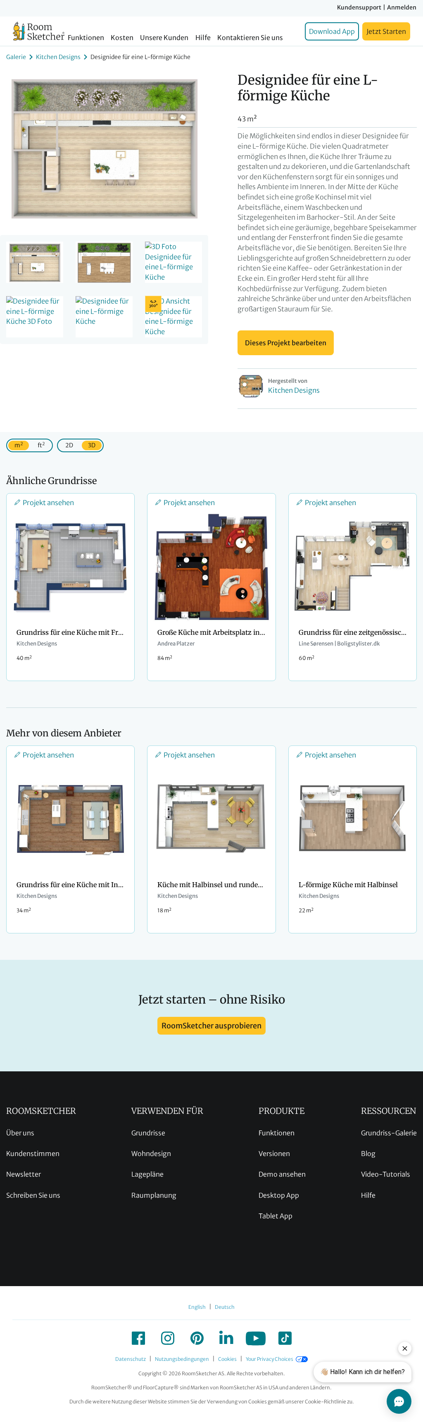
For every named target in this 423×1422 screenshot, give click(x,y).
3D (91, 445)
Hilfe (203, 37)
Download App (332, 31)
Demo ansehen (282, 1174)
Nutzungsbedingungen (182, 1359)
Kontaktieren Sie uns (250, 37)
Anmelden (401, 7)
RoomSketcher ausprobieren (211, 1025)
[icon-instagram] (168, 1338)
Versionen (274, 1153)
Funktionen (86, 37)
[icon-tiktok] (285, 1338)
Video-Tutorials (385, 1174)
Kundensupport (359, 7)
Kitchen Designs (58, 57)
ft (41, 445)
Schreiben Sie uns (33, 1195)
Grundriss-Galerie (389, 1133)
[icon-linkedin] (226, 1338)
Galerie (16, 57)
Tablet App (275, 1216)
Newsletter (23, 1174)
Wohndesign (151, 1153)
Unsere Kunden (164, 37)
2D (69, 445)
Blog (368, 1153)
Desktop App (279, 1195)
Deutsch (225, 1307)
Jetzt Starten (386, 31)
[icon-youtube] (256, 1338)
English (197, 1307)
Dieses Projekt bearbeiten (285, 343)
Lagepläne (147, 1174)
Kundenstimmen (32, 1153)
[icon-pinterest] (197, 1338)
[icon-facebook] (138, 1338)
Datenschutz (130, 1359)
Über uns (20, 1133)
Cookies (227, 1359)
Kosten (122, 37)
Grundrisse (148, 1133)
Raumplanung (153, 1195)
